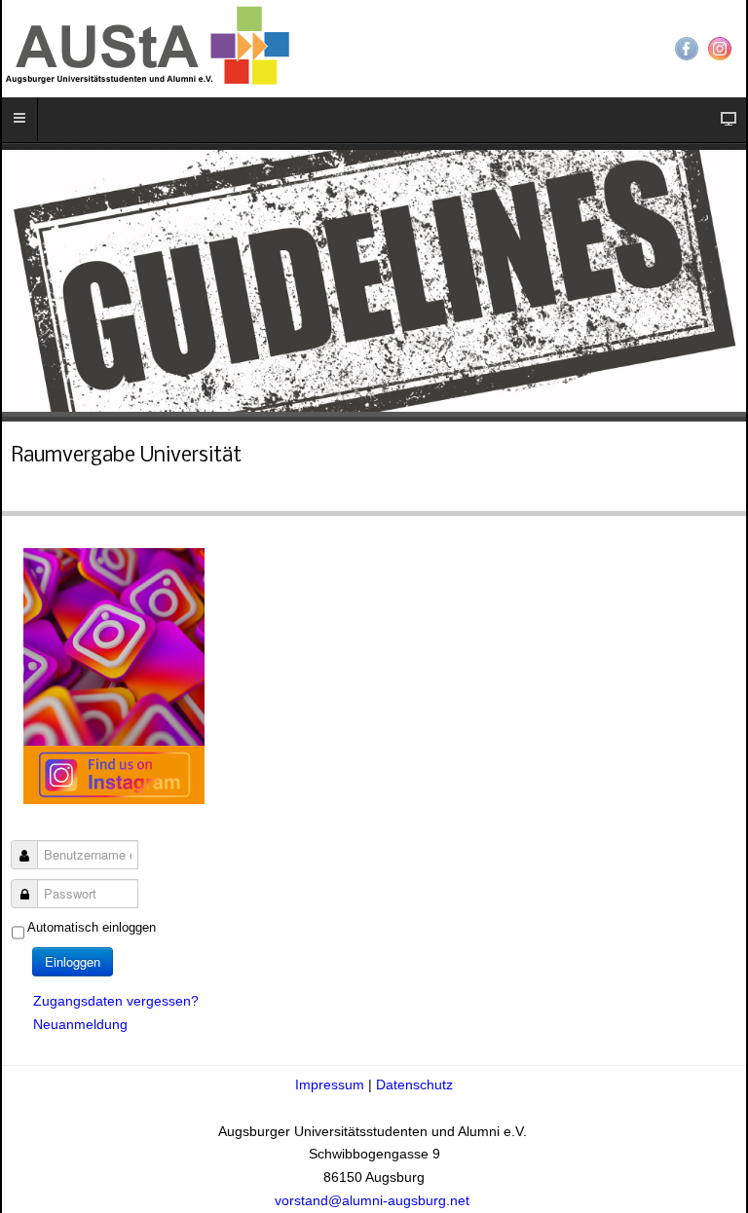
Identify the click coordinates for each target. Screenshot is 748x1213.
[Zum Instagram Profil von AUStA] (114, 674)
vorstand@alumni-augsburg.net (374, 1200)
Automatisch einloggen (91, 927)
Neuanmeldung (80, 1024)
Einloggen (72, 961)
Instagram (719, 48)
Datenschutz (414, 1084)
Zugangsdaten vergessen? (116, 1001)
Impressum (331, 1084)
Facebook (686, 48)
